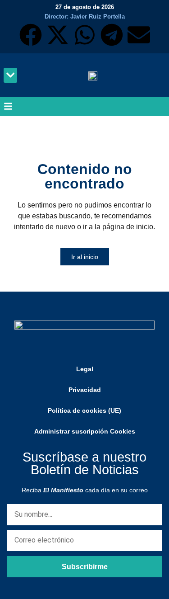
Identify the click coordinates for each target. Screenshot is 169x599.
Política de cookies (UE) (84, 410)
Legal (84, 369)
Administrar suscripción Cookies (84, 431)
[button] (10, 75)
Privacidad (85, 389)
